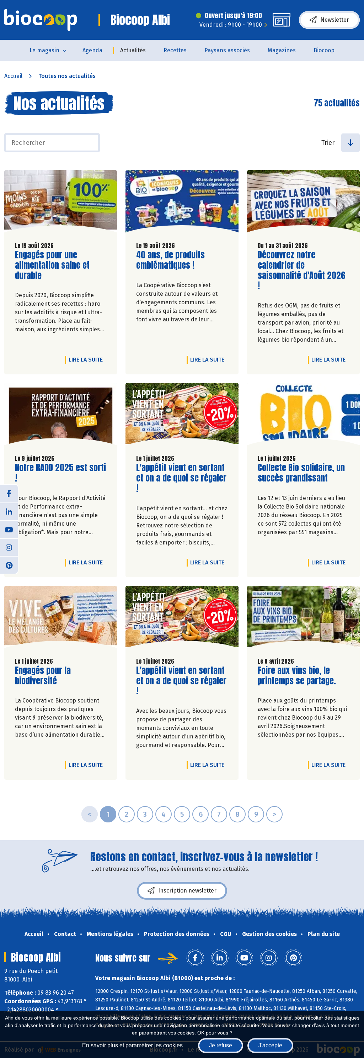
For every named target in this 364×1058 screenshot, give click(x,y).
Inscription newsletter (187, 890)
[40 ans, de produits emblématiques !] (181, 203)
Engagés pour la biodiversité (55, 675)
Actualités (133, 50)
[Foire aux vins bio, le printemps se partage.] (303, 619)
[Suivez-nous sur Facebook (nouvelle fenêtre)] (9, 493)
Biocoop (324, 50)
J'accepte (270, 1045)
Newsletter (334, 19)
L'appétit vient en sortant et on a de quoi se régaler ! (181, 478)
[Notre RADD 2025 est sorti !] (60, 416)
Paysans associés (227, 50)
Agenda (92, 50)
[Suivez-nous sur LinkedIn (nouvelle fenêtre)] (9, 511)
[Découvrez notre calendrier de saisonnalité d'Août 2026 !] (303, 203)
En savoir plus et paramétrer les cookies (132, 1045)
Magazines (282, 50)
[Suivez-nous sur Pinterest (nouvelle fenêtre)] (9, 565)
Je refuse (220, 1045)
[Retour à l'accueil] (40, 20)
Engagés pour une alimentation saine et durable (55, 265)
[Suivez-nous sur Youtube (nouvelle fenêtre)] (9, 529)
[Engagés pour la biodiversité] (60, 619)
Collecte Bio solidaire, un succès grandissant (301, 473)
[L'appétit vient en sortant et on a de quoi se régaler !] (181, 416)
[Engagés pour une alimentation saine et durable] (60, 203)
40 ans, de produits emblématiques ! (176, 260)
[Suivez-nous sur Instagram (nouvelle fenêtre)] (9, 547)
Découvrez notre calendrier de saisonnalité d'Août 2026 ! (302, 270)
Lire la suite (87, 359)
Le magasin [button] (44, 50)
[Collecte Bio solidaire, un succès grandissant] (303, 416)
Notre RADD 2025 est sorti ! (60, 473)
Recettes (175, 50)
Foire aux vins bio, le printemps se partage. (298, 675)
